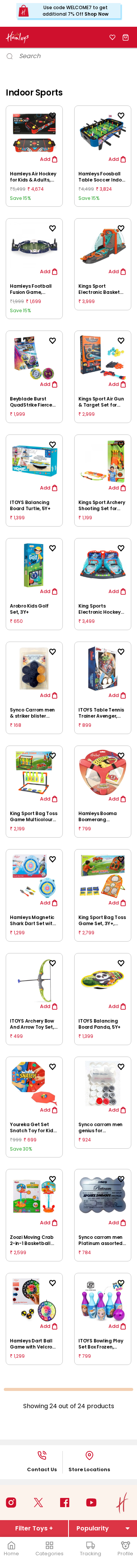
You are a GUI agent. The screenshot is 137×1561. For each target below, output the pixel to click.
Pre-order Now (68, 836)
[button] (129, 710)
